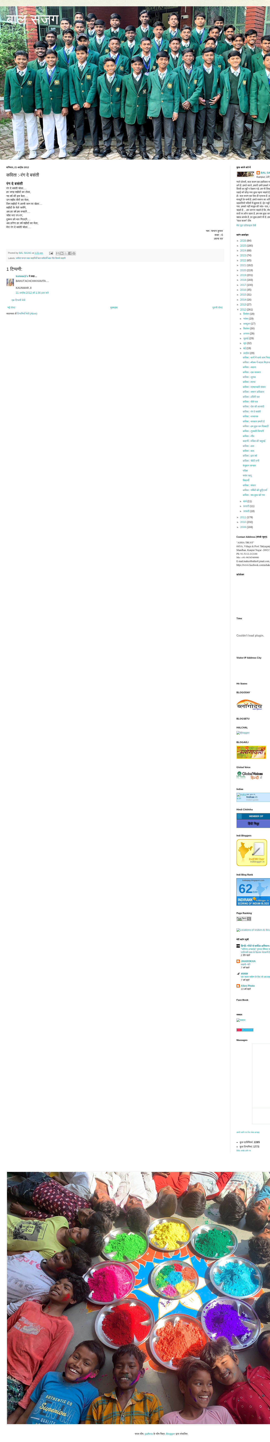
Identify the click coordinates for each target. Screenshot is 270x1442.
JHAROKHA (248, 961)
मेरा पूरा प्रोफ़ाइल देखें (246, 225)
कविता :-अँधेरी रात (251, 396)
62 (245, 889)
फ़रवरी (246, 506)
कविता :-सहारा (249, 367)
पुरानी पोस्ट (217, 307)
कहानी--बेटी (245, 964)
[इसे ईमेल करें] (58, 253)
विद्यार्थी (246, 480)
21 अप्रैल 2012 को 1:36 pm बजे (32, 292)
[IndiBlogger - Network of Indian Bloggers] (251, 865)
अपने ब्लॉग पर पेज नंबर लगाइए (247, 1132)
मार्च (245, 501)
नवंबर (246, 318)
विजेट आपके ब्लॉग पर (243, 1151)
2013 (243, 304)
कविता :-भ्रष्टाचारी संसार (254, 387)
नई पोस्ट (11, 307)
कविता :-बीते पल (250, 401)
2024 (243, 250)
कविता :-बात (248, 446)
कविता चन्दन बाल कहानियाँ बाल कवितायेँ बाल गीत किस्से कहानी (40, 258)
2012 (243, 309)
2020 (243, 270)
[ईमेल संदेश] (51, 253)
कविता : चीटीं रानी (251, 460)
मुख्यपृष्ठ (113, 307)
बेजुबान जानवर (249, 465)
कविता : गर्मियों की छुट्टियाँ (255, 490)
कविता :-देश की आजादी (253, 406)
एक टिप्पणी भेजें (18, 300)
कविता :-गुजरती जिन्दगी (253, 431)
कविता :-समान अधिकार (253, 391)
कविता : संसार (249, 485)
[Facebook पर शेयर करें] (70, 253)
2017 (243, 285)
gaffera (149, 1433)
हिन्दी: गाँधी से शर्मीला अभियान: (255, 945)
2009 (243, 527)
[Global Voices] (249, 779)
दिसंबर (246, 313)
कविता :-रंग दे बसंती (252, 411)
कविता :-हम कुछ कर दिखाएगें (256, 426)
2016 (243, 289)
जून (245, 343)
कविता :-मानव (249, 381)
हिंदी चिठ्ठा (253, 823)
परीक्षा (245, 470)
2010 (243, 522)
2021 (243, 265)
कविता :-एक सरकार (252, 372)
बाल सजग (32, 19)
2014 (243, 299)
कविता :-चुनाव (249, 377)
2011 (243, 517)
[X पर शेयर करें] (66, 253)
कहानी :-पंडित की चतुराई (254, 441)
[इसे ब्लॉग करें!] (62, 253)
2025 (243, 245)
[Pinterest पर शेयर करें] (74, 253)
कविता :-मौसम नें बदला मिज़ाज (256, 362)
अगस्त (246, 333)
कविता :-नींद (248, 436)
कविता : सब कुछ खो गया (254, 495)
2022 (243, 260)
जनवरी (246, 511)
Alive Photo (248, 985)
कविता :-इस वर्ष (250, 455)
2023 (243, 255)
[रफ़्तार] (240, 1020)
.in (251, 797)
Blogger (170, 1433)
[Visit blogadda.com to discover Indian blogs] (244, 1030)
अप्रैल (246, 353)
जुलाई (246, 338)
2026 (243, 240)
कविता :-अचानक (250, 416)
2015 (243, 294)
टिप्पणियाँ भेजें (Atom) (27, 313)
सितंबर (246, 328)
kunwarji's (22, 276)
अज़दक (244, 973)
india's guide (252, 800)
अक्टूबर (247, 323)
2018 (243, 280)
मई (244, 348)
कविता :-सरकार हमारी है (254, 421)
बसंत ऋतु (247, 475)
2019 (243, 275)
